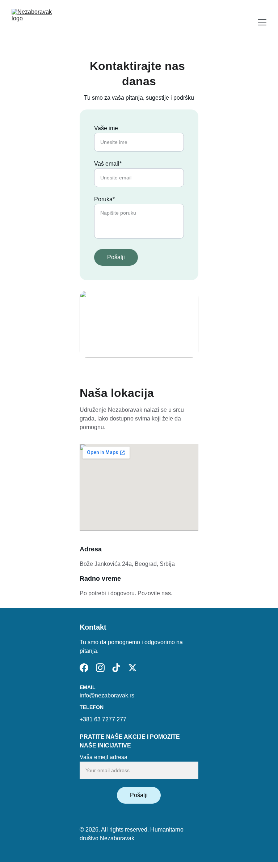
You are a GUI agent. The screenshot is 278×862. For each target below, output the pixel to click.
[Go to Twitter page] (132, 667)
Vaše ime (106, 128)
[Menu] (262, 22)
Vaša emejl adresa (103, 757)
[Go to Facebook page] (84, 667)
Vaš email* (108, 164)
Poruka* (104, 199)
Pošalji (116, 257)
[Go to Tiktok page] (116, 667)
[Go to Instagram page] (100, 667)
